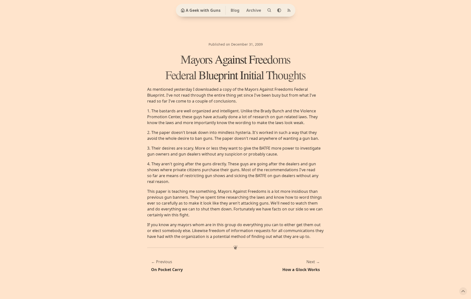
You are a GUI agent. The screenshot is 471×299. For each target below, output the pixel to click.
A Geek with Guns (203, 10)
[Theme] (279, 10)
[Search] (269, 10)
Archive (253, 10)
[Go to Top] (463, 291)
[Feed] (289, 10)
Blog (235, 10)
